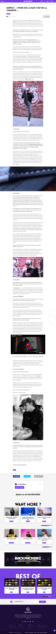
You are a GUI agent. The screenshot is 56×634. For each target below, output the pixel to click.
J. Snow (25, 356)
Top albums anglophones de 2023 (41, 626)
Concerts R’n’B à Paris (31, 626)
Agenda (51, 1)
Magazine (41, 1)
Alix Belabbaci (12, 16)
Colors (30, 20)
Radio (48, 1)
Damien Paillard (16, 193)
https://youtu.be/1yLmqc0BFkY (18, 369)
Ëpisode (38, 375)
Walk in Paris (17, 287)
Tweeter (28, 476)
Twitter (46, 16)
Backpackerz (28, 1)
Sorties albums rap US (12, 625)
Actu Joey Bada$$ (21, 626)
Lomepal (35, 144)
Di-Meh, (38, 144)
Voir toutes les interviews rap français (19, 464)
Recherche (54, 1)
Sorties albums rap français (12, 626)
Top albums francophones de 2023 (42, 625)
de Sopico (14, 21)
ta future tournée (31, 39)
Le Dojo (14, 245)
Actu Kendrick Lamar (21, 625)
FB (44, 16)
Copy (48, 16)
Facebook (40, 484)
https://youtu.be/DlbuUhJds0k (18, 296)
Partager (17, 476)
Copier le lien (39, 476)
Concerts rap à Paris (30, 625)
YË (39, 20)
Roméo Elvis (31, 144)
